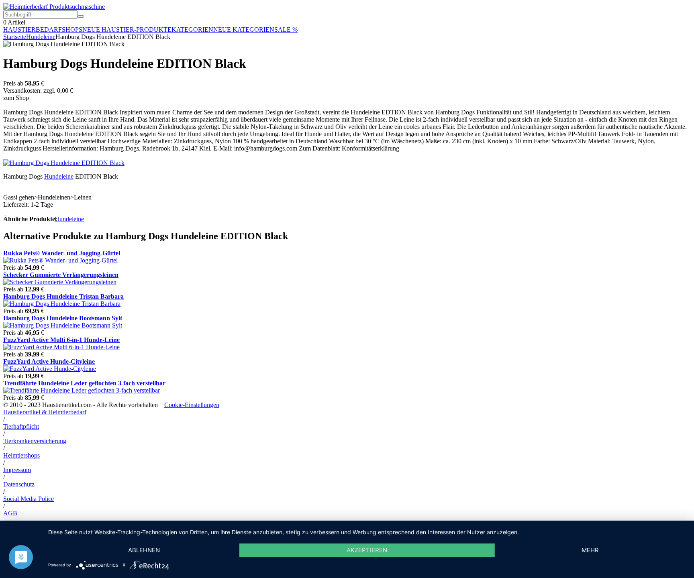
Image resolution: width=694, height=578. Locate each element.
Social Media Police (28, 498)
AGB (10, 513)
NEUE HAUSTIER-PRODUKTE (126, 29)
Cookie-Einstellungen (191, 404)
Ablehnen (144, 550)
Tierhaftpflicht (21, 426)
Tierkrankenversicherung (34, 441)
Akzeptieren (367, 550)
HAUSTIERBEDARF (32, 29)
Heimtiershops (21, 455)
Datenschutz (19, 484)
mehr (590, 550)
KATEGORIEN (192, 29)
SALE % (286, 29)
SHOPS (72, 29)
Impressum (17, 469)
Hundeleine (40, 36)
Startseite (14, 36)
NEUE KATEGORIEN (243, 29)
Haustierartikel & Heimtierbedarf (44, 412)
